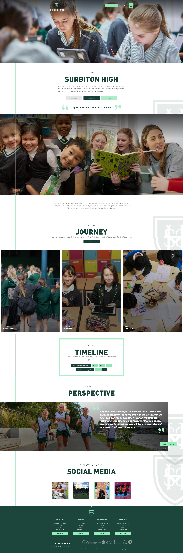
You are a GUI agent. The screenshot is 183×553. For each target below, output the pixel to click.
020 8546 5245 (102, 530)
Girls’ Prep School (84, 6)
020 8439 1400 (81, 530)
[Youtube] (59, 543)
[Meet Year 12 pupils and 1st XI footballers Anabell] (123, 490)
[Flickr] (68, 543)
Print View (53, 546)
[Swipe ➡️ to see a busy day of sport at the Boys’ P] (81, 490)
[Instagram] (62, 543)
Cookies (93, 549)
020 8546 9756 (60, 530)
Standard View (59, 546)
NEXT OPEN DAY (109, 98)
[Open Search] (124, 6)
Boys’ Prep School (71, 6)
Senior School (98, 6)
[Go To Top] (91, 505)
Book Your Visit (111, 6)
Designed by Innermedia (126, 549)
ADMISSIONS (74, 98)
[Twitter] (53, 543)
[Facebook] (55, 543)
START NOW (91, 242)
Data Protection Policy (101, 549)
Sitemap (79, 549)
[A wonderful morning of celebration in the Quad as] (60, 490)
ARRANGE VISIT (91, 98)
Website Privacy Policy (86, 549)
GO (104, 370)
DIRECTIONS (60, 533)
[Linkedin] (65, 543)
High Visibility (66, 546)
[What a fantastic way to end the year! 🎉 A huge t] (102, 490)
